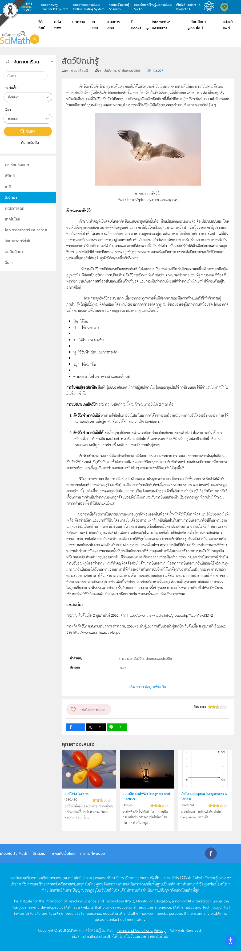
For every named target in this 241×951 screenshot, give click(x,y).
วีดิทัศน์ (41, 25)
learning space (26, 7)
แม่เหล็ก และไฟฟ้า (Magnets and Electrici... (146, 796)
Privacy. (160, 930)
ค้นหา (30, 131)
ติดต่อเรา (40, 853)
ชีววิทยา (11, 197)
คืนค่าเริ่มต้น (30, 142)
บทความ (78, 22)
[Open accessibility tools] (230, 940)
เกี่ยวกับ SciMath (13, 853)
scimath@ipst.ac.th (96, 936)
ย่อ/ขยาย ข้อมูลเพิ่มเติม (147, 686)
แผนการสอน (113, 25)
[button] (34, 39)
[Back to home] (15, 37)
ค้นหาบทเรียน (26, 61)
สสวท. (210, 6)
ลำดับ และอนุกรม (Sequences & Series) (204, 796)
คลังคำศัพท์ (227, 25)
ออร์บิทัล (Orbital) (77, 793)
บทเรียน (94, 25)
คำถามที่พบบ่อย (92, 853)
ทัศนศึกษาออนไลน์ (198, 25)
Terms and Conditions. (135, 930)
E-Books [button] (136, 25)
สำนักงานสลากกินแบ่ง (225, 6)
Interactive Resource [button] (161, 25)
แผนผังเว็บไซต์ (63, 853)
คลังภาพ (57, 25)
